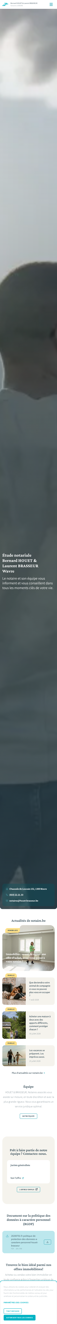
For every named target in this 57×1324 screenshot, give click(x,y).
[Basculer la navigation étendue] (51, 4)
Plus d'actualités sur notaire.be (27, 1072)
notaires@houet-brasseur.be (23, 900)
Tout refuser (12, 1311)
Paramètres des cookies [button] (16, 1302)
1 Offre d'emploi (26, 1190)
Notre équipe (28, 1116)
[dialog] (28, 1302)
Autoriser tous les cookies (19, 1318)
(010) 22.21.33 (16, 894)
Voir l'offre (16, 1178)
